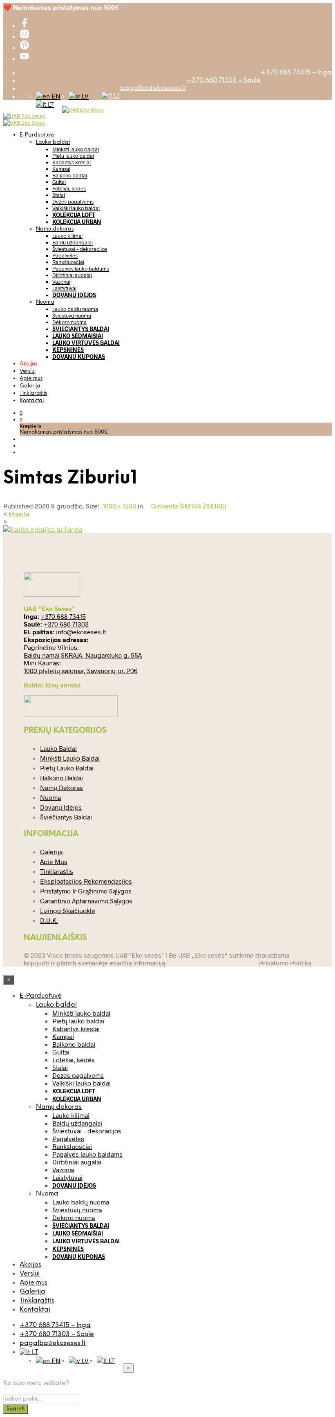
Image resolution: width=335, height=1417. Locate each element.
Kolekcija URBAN (76, 221)
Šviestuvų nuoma (71, 315)
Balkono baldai (69, 175)
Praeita (19, 513)
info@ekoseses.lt (81, 632)
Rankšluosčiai (68, 262)
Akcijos (28, 364)
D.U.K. (49, 920)
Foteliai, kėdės (69, 188)
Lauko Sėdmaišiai (77, 335)
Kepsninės (68, 349)
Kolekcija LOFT (73, 214)
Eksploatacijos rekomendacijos (86, 881)
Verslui (28, 371)
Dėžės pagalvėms (73, 201)
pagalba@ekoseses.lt (153, 88)
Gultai (59, 182)
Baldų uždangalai (72, 242)
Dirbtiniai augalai (72, 275)
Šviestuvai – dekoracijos (79, 249)
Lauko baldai (53, 142)
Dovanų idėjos (74, 294)
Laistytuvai (64, 288)
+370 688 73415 (63, 616)
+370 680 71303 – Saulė (223, 80)
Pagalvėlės (65, 255)
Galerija (30, 386)
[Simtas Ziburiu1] (42, 529)
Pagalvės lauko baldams (80, 268)
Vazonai (61, 281)
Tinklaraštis (33, 393)
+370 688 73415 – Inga (296, 72)
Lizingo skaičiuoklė (67, 910)
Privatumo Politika (285, 963)
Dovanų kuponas (78, 356)
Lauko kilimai (67, 236)
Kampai (61, 169)
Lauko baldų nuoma (75, 309)
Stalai (58, 195)
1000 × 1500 (119, 506)
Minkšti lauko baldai (75, 149)
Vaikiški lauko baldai (76, 208)
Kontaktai (32, 400)
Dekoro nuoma (69, 322)
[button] (21, 413)
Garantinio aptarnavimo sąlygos (86, 900)
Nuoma (45, 302)
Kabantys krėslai (71, 162)
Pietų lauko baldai (73, 155)
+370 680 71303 (66, 624)
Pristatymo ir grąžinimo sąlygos (86, 891)
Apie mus (31, 378)
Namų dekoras (55, 229)
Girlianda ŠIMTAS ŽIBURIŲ (189, 506)
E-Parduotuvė (37, 135)
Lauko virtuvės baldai (86, 342)
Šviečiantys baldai (80, 328)
